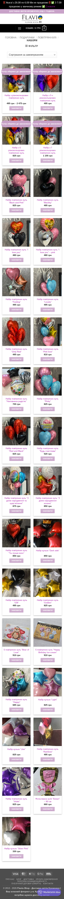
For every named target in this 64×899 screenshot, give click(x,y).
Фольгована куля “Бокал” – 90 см (47, 800)
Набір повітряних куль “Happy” (16, 700)
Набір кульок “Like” (16, 749)
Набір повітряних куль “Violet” (16, 800)
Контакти (48, 884)
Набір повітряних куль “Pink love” (47, 350)
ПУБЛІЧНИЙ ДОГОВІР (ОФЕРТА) (26, 884)
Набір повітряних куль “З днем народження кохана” (48, 500)
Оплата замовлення (47, 879)
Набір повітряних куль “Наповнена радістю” (16, 400)
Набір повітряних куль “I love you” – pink (47, 251)
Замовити (16, 108)
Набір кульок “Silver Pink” (16, 848)
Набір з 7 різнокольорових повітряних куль (48, 150)
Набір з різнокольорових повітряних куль (16, 96)
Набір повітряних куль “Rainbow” (47, 750)
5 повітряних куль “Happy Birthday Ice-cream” (47, 651)
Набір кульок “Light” (47, 700)
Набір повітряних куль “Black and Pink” (16, 201)
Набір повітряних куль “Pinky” (47, 400)
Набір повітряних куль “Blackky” (47, 201)
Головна (11, 37)
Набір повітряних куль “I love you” (16, 251)
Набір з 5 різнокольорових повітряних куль (16, 150)
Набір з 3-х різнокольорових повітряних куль (48, 98)
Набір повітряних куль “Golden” (47, 601)
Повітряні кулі (47, 37)
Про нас (10, 879)
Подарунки (27, 37)
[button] (19, 28)
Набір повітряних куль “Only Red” (16, 350)
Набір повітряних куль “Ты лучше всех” (16, 551)
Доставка (29, 879)
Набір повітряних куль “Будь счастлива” (47, 449)
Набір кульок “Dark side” (47, 550)
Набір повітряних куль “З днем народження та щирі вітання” (16, 500)
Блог (19, 879)
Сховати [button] (50, 6)
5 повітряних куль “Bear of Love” (16, 651)
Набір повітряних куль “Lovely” (47, 300)
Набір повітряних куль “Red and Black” (16, 449)
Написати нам (51, 892)
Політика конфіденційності (32, 881)
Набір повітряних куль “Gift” (16, 601)
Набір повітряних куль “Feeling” (16, 300)
